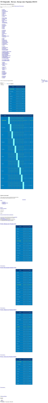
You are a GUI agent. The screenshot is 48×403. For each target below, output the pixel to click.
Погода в (3, 208)
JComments (24, 199)
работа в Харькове (5, 219)
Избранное (4, 203)
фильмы (4, 218)
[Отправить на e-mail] (45, 80)
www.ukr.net (15, 217)
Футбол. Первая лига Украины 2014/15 (8, 309)
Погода (1, 207)
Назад (1, 200)
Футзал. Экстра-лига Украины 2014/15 (8, 356)
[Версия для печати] (43, 80)
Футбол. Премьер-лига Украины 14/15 (8, 223)
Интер (9, 220)
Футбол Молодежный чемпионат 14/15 (8, 267)
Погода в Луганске (3, 214)
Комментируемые (5, 202)
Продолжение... (2, 265)
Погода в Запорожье (10, 214)
